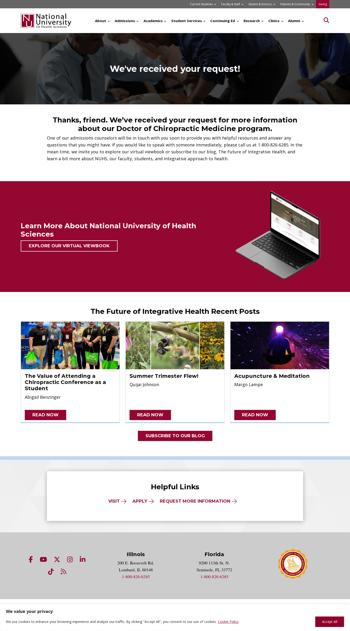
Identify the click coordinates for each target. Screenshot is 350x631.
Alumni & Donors (260, 4)
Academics (153, 20)
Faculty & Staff (230, 4)
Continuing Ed (222, 20)
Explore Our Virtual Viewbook (69, 245)
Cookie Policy (228, 621)
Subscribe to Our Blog (175, 435)
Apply (139, 501)
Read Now (45, 414)
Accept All (329, 621)
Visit (114, 501)
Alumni (294, 20)
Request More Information (195, 501)
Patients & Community (295, 4)
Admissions (125, 20)
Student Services (186, 20)
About (100, 20)
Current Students (201, 4)
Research (252, 20)
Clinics (274, 20)
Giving (323, 4)
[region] (175, 617)
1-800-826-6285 (136, 576)
